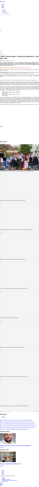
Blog (3, 5)
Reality (3, 6)
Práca (3, 7)
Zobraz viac (2, 447)
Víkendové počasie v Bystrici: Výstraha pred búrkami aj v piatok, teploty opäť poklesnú (14, 429)
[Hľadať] (0, 2)
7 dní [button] (3, 417)
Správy (3, 470)
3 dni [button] (3, 416)
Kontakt (3, 477)
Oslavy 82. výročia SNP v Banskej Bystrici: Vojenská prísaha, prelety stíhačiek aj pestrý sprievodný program (17, 423)
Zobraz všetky (2, 143)
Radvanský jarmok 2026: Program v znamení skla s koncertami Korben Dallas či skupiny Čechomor (16, 420)
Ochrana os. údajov (14, 480)
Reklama (3, 478)
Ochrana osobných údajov (6, 480)
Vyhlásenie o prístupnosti (6, 479)
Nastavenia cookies (5, 481)
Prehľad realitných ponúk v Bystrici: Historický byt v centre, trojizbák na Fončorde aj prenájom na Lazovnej (17, 427)
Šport (3, 471)
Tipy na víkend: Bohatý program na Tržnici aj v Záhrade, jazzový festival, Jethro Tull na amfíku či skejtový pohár (18, 425)
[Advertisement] (19, 23)
